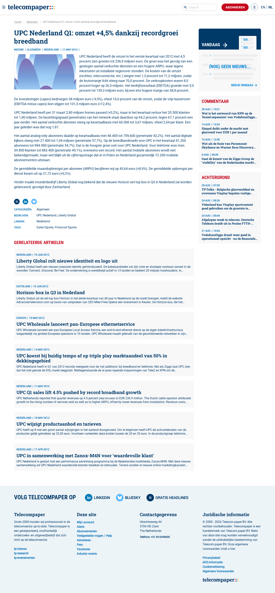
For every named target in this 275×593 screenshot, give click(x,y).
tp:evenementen (24, 558)
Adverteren (84, 540)
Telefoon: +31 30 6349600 (155, 536)
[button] (254, 7)
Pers (80, 544)
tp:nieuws (20, 549)
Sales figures (45, 227)
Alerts (80, 526)
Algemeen (32, 21)
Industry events (87, 553)
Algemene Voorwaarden (218, 571)
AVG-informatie (213, 562)
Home (17, 21)
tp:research (21, 553)
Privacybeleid (211, 558)
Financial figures (66, 227)
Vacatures (83, 549)
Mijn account (85, 522)
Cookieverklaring (213, 567)
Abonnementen (87, 531)
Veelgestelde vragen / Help (94, 535)
